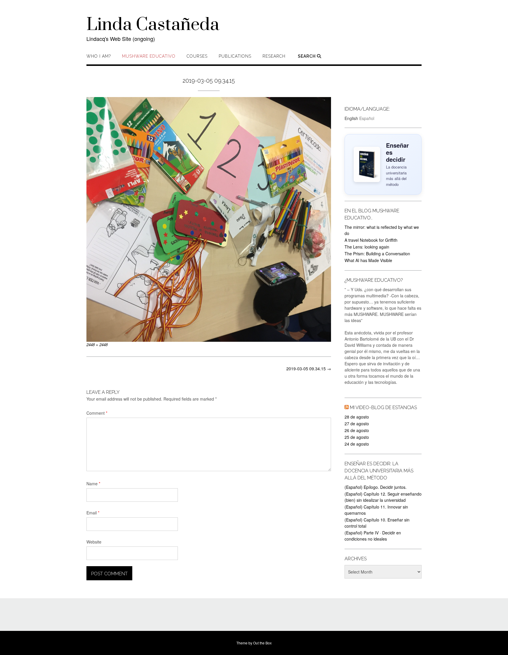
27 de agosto (357, 423)
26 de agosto (357, 430)
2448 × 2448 (97, 344)
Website (93, 542)
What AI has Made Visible (368, 260)
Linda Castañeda (152, 25)
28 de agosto (357, 417)
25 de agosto (357, 437)
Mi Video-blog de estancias (383, 407)
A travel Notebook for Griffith (371, 240)
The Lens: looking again (367, 247)
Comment (96, 413)
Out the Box (262, 642)
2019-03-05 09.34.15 (308, 368)
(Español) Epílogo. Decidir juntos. (376, 487)
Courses (197, 56)
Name (93, 483)
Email (92, 513)
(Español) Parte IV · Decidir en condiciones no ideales (373, 536)
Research (274, 56)
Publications (235, 56)
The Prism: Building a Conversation (377, 253)
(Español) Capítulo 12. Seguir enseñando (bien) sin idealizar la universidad (383, 497)
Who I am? (98, 56)
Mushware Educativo (149, 56)
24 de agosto (357, 444)
